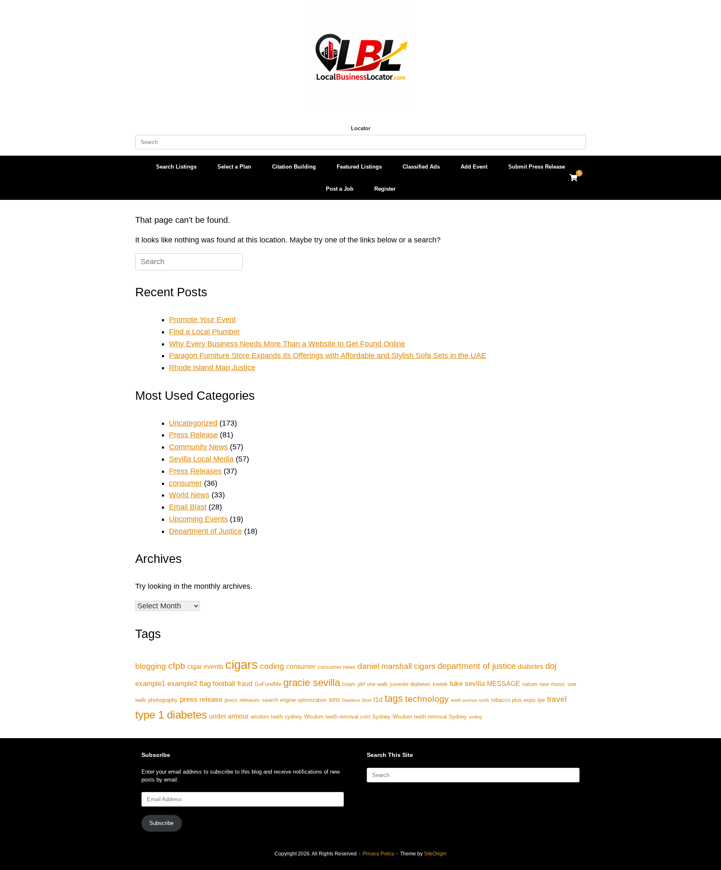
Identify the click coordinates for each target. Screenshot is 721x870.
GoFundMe (268, 684)
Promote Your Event (202, 319)
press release (201, 699)
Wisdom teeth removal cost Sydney (347, 717)
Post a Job (339, 189)
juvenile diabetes (410, 684)
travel (557, 699)
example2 (182, 683)
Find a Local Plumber (204, 332)
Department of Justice (205, 531)
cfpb (176, 666)
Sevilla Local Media (201, 459)
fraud (244, 683)
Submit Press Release (536, 167)
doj (550, 666)
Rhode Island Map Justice (212, 367)
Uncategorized (193, 423)
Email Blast (188, 507)
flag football (217, 683)
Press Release (193, 435)
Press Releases (195, 471)
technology (427, 699)
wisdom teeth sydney (276, 717)
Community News (198, 447)
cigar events (205, 666)
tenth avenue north (470, 700)
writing (475, 716)
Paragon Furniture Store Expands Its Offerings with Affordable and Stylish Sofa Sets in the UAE (327, 355)
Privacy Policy (378, 853)
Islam (348, 684)
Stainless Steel (356, 700)
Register (385, 189)
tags (394, 698)
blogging (150, 666)
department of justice (477, 666)
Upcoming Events (198, 519)
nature (529, 684)
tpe (541, 700)
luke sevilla (467, 683)
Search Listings (176, 167)
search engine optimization (294, 700)
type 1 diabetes (171, 715)
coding (272, 666)
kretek (440, 684)
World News (189, 495)
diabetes (530, 666)
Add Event (474, 167)
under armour (229, 716)
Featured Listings (359, 167)
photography (163, 700)
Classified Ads (421, 167)
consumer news (336, 667)
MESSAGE (503, 683)
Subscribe (161, 823)
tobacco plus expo (513, 700)
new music (552, 684)
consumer (185, 483)
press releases (242, 700)
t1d (378, 699)
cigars (241, 664)
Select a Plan (234, 167)
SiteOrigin (435, 853)
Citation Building (294, 167)
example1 (150, 683)
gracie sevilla (311, 682)
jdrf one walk (373, 684)
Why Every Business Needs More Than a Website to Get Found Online (287, 344)
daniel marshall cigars (397, 666)
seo (334, 699)
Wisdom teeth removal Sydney (430, 717)
